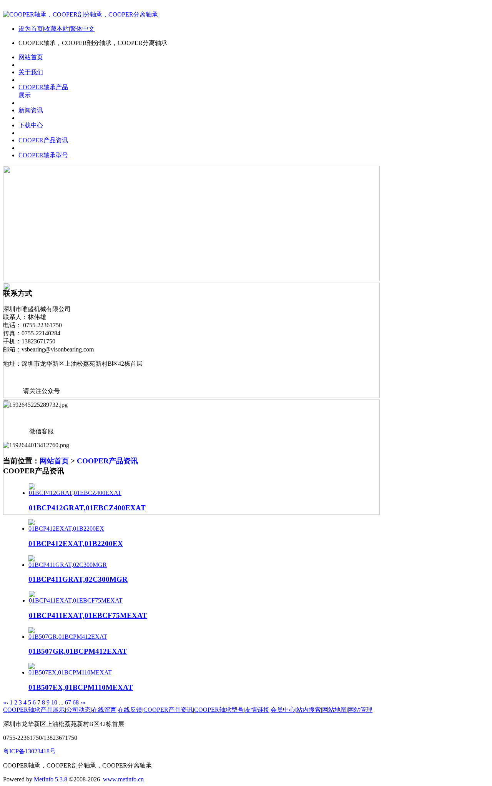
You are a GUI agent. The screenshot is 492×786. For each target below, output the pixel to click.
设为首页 (30, 28)
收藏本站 (56, 28)
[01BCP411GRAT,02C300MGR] (67, 564)
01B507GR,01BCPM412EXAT (77, 651)
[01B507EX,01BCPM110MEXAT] (70, 672)
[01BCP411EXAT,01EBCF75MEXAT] (76, 600)
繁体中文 (82, 28)
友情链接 (257, 709)
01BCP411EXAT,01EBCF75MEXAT (88, 615)
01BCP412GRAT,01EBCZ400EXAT (87, 508)
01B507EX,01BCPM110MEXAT (80, 687)
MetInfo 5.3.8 (50, 779)
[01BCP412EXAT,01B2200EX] (66, 528)
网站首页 (54, 461)
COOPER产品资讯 (107, 461)
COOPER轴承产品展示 (34, 709)
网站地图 (334, 709)
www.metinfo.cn (123, 779)
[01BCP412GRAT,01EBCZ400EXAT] (75, 493)
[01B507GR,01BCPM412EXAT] (67, 636)
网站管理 (360, 709)
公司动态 (78, 709)
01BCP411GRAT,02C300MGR (78, 579)
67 (68, 702)
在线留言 (104, 709)
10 (54, 702)
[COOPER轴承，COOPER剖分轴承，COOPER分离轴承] (80, 14)
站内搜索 (308, 709)
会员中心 (283, 709)
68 (76, 702)
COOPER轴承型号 (219, 709)
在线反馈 (130, 709)
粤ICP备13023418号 (29, 751)
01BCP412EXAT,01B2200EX (75, 544)
